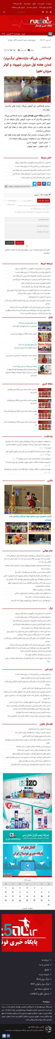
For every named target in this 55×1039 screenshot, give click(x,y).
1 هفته (42, 448)
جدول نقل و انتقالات (18, 7)
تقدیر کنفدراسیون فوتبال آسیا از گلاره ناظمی (36, 688)
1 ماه (14, 459)
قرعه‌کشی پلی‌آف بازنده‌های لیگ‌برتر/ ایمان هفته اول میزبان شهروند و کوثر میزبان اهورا (27, 65)
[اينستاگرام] (47, 12)
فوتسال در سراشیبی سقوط (41, 589)
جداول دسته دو (32, 7)
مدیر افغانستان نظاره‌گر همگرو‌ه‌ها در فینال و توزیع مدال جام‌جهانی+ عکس (27, 576)
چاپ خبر (23, 50)
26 (13, 900)
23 (35, 900)
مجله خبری (47, 384)
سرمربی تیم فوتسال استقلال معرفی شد (37, 654)
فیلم (51, 317)
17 (27, 896)
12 (12, 892)
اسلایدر (44, 47)
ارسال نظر (20, 242)
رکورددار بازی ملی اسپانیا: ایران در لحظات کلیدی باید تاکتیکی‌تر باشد (28, 716)
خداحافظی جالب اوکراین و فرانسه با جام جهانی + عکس (32, 593)
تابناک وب (31, 1027)
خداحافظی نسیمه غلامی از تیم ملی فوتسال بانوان (34, 761)
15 (42, 896)
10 (27, 892)
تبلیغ (34, 3)
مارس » (24, 908)
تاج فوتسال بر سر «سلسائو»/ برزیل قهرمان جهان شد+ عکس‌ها (30, 600)
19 (13, 896)
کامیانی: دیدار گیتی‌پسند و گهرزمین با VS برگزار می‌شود (32, 162)
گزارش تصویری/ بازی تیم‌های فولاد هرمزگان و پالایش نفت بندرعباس (30, 518)
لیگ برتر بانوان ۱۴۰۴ (45, 7)
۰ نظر (32, 50)
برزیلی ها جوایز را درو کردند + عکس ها (37, 597)
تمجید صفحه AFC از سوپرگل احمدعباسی (24, 334)
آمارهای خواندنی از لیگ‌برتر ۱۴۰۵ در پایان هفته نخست (32, 166)
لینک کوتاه (34, 186)
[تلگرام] (43, 12)
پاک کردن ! (9, 242)
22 (41, 900)
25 (20, 900)
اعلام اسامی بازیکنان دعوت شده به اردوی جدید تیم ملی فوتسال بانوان (28, 757)
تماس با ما (41, 3)
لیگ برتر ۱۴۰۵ (17, 3)
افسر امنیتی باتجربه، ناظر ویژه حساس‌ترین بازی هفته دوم (31, 170)
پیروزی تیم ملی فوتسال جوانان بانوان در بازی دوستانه (33, 746)
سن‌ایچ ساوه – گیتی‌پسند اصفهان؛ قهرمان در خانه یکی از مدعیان (29, 702)
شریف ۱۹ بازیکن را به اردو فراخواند (39, 297)
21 (48, 900)
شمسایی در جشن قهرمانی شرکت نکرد (25, 326)
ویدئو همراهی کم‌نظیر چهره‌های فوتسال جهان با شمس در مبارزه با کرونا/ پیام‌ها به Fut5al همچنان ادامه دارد (21, 372)
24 (27, 900)
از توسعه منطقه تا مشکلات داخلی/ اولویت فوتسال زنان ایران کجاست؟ (28, 462)
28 (49, 904)
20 (6, 896)
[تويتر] (35, 184)
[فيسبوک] (44, 184)
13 (6, 892)
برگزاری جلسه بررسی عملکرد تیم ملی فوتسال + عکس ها (32, 572)
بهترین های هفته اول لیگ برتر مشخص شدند (35, 177)
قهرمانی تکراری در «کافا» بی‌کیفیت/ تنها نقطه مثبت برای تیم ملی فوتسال (27, 469)
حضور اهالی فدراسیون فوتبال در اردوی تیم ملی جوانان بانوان (31, 753)
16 (34, 896)
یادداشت (48, 436)
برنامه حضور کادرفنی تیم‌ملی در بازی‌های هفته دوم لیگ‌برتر (31, 174)
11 (20, 892)
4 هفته (42, 455)
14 (49, 896)
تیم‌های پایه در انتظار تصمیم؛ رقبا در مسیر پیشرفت (34, 458)
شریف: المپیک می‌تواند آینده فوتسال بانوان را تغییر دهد (32, 732)
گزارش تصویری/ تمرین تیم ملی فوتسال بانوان (35, 283)
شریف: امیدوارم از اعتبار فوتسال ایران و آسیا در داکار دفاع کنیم (30, 764)
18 (20, 896)
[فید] (51, 12)
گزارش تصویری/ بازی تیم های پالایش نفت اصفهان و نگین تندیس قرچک (27, 692)
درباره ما (49, 3)
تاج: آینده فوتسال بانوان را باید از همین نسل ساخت (33, 750)
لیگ (49, 47)
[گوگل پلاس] (39, 184)
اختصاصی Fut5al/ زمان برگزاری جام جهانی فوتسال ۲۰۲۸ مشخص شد (28, 579)
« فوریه (30, 908)
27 (6, 900)
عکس (50, 481)
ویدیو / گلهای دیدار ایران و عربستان (25, 347)
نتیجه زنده (27, 3)
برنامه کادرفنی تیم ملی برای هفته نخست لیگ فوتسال (33, 712)
